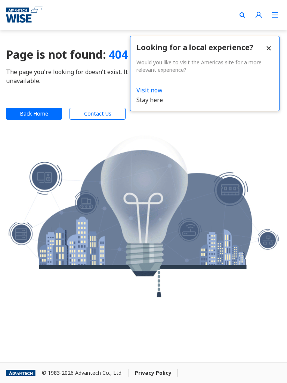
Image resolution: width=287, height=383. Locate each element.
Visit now (149, 90)
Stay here (149, 100)
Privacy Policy (153, 372)
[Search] (242, 15)
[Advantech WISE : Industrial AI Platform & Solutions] (24, 15)
